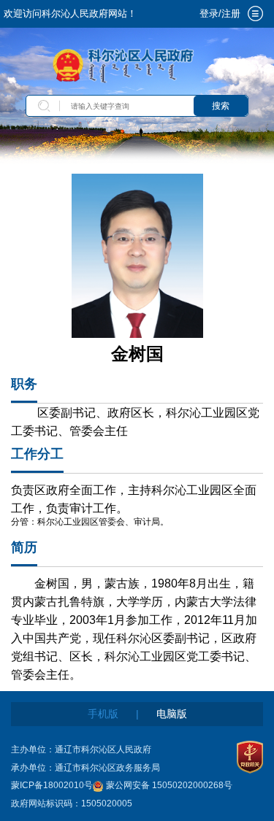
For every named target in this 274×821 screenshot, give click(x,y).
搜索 (220, 106)
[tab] (255, 13)
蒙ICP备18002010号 (52, 785)
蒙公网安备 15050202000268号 (169, 785)
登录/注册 (219, 13)
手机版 (103, 714)
